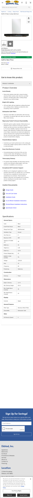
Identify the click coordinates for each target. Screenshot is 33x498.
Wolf (8, 62)
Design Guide (9, 190)
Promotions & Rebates (8, 455)
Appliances (3, 11)
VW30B (6, 64)
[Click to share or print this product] (28, 18)
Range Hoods (16, 11)
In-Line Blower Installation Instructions (16, 200)
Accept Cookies (23, 495)
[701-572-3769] (26, 2)
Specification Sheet (11, 208)
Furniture (4, 454)
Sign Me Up (16, 434)
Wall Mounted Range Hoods (26, 11)
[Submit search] (29, 7)
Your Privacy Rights (16, 490)
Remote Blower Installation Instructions (16, 204)
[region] (16, 487)
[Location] (22, 2)
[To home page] (12, 2)
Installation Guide (10, 197)
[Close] (30, 479)
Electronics (5, 452)
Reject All (9, 495)
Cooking (9, 11)
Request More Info (17, 68)
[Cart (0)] (30, 2)
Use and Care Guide (11, 193)
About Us (4, 459)
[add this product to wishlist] (28, 22)
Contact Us (5, 461)
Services (4, 457)
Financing (4, 463)
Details (28, 57)
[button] (2, 2)
